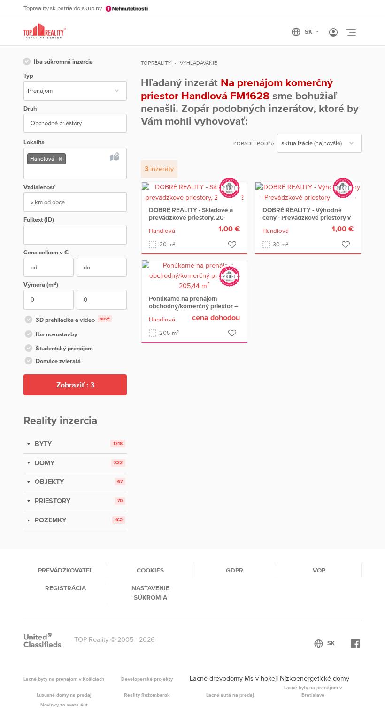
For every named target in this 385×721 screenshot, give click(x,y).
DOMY (43, 463)
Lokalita (34, 142)
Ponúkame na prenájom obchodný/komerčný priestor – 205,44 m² (193, 306)
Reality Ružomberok (147, 695)
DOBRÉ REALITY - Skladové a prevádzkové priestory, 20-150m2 (191, 217)
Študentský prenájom (64, 348)
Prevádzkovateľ (65, 570)
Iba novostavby (56, 334)
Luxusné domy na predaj (64, 695)
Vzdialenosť (39, 187)
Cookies (150, 570)
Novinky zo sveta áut (64, 704)
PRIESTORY (51, 501)
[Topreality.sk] (44, 31)
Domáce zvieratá (58, 360)
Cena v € (46, 252)
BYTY (42, 443)
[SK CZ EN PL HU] (309, 32)
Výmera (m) (40, 285)
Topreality (156, 63)
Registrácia (65, 588)
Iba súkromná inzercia (63, 61)
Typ (28, 75)
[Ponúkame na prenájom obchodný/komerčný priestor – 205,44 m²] (194, 275)
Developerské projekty (147, 679)
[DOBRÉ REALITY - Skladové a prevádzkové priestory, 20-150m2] (194, 191)
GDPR (234, 570)
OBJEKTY (48, 481)
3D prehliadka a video (73, 319)
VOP (319, 570)
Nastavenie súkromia (150, 592)
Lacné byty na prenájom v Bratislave (313, 691)
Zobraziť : (75, 384)
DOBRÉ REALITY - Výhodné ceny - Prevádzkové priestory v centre (306, 217)
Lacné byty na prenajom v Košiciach (63, 679)
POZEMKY (49, 520)
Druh (30, 108)
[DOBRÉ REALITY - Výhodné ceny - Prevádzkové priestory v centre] (308, 191)
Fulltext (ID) (38, 219)
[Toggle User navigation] (333, 32)
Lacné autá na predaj (230, 695)
